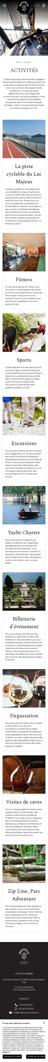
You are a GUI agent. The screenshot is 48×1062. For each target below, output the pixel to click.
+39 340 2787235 (25, 1009)
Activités (27, 62)
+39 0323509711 (26, 1005)
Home (18, 62)
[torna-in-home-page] (24, 9)
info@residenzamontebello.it (26, 1012)
